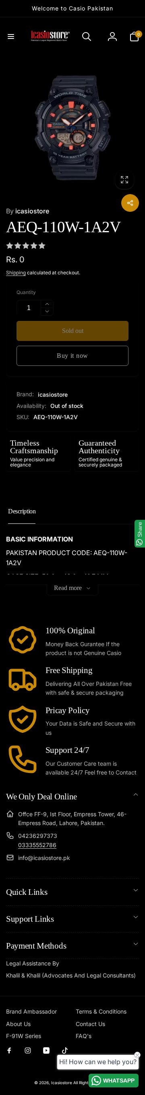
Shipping (16, 273)
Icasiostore (61, 1082)
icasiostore (27, 211)
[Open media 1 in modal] (72, 128)
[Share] (130, 203)
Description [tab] (21, 511)
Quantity (26, 292)
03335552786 (37, 845)
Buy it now (72, 355)
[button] (11, 36)
